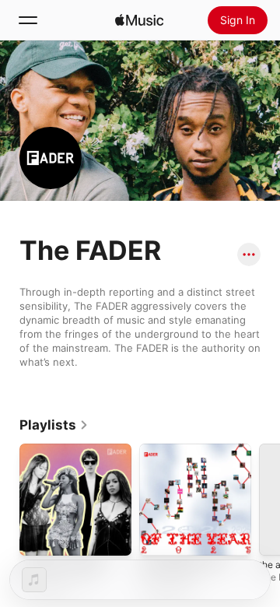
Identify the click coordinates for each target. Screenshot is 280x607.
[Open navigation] (28, 20)
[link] (54, 424)
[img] (139, 20)
